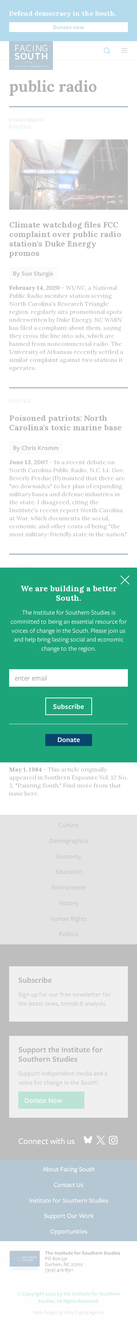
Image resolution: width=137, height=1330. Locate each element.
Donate (68, 739)
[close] (125, 580)
